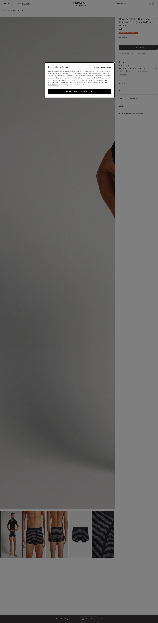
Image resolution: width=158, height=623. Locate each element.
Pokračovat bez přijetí (102, 67)
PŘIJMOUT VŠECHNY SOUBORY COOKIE (79, 91)
